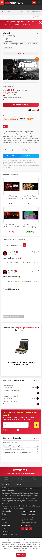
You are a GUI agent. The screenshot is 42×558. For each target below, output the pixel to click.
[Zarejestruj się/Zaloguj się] (39, 2)
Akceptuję (21, 555)
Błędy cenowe (7, 47)
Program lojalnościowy (10, 534)
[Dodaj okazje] (34, 2)
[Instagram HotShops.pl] (30, 528)
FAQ (3, 528)
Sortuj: (6, 245)
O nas (4, 514)
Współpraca (6, 517)
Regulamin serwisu (28, 514)
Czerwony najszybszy (10, 401)
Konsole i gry (14, 44)
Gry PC (22, 44)
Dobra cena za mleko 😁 (11, 396)
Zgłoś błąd (5, 531)
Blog (3, 520)
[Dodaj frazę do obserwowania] (36, 425)
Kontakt (4, 523)
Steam (5, 44)
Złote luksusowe (8, 385)
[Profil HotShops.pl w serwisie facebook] (22, 528)
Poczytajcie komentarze (11, 390)
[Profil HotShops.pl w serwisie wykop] (26, 528)
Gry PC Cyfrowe (32, 44)
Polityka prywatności (28, 523)
